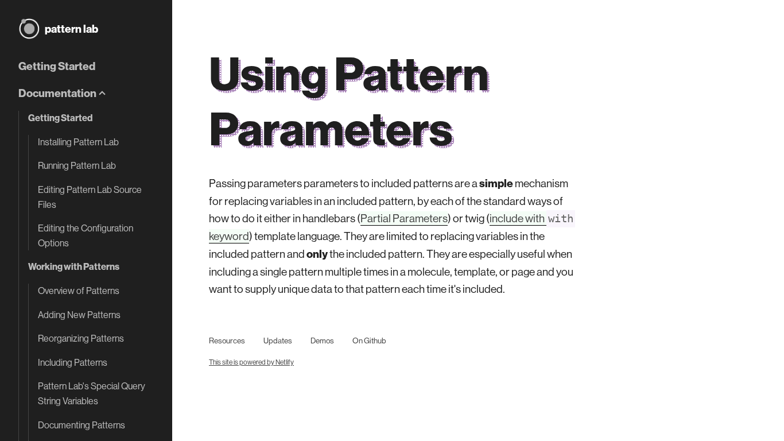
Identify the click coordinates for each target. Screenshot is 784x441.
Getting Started (56, 66)
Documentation (57, 93)
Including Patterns (72, 362)
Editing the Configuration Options (85, 235)
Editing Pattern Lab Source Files (90, 197)
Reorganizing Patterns (81, 338)
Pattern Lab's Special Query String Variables (91, 393)
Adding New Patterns (79, 314)
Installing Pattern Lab (78, 142)
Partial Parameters (404, 218)
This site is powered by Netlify (251, 362)
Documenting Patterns (81, 425)
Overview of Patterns (78, 290)
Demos (322, 340)
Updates (277, 340)
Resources (227, 340)
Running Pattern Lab (77, 165)
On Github (369, 340)
